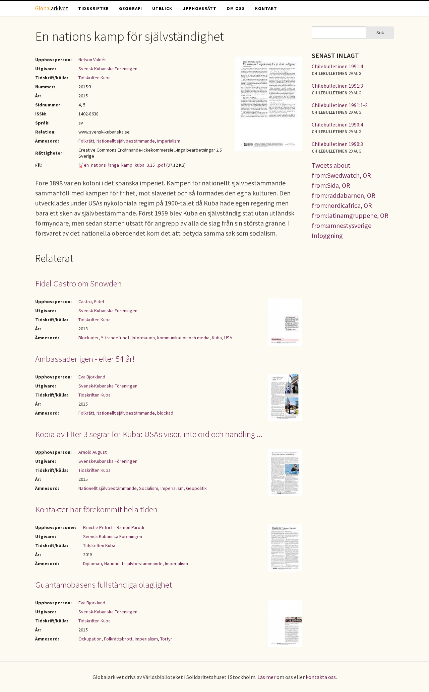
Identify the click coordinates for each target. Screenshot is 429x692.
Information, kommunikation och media (170, 338)
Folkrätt (86, 141)
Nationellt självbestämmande (126, 141)
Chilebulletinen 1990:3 (337, 144)
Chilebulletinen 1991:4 (337, 66)
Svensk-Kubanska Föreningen (107, 69)
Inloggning (327, 235)
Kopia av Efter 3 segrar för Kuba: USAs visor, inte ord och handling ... (148, 434)
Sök (380, 32)
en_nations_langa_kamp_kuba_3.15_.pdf (124, 165)
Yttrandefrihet (115, 338)
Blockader (88, 338)
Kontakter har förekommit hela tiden (96, 509)
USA (228, 338)
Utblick (162, 8)
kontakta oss (321, 677)
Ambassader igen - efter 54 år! (84, 358)
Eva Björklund (91, 377)
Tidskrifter (93, 8)
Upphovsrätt (199, 8)
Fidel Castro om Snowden (78, 283)
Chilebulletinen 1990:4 (337, 124)
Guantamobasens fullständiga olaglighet (103, 584)
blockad (165, 413)
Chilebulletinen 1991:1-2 (340, 105)
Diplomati (92, 563)
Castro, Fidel (91, 301)
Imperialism (168, 141)
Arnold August (92, 452)
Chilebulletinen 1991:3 (337, 85)
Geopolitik (196, 488)
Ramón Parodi (130, 527)
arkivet (51, 8)
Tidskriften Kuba (94, 78)
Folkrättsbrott (118, 639)
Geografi (130, 8)
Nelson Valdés (92, 60)
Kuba (217, 338)
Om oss (236, 8)
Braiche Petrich (98, 527)
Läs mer (266, 677)
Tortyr (166, 639)
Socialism (148, 488)
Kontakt (266, 8)
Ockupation (90, 639)
